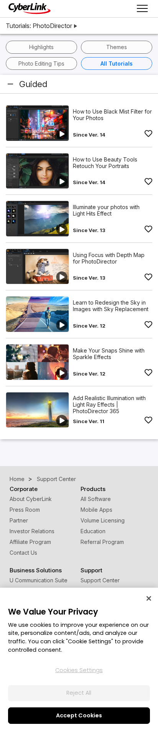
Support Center (100, 580)
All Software (96, 499)
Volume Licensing (103, 520)
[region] (79, 659)
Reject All (78, 693)
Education (93, 531)
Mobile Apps (96, 509)
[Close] (148, 598)
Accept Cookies (79, 715)
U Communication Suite (38, 580)
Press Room (25, 509)
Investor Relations (32, 531)
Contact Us (23, 552)
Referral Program (102, 542)
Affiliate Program (30, 542)
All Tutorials (116, 63)
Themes (116, 47)
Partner (19, 520)
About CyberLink (31, 499)
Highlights (41, 47)
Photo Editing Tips (41, 63)
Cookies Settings (79, 670)
